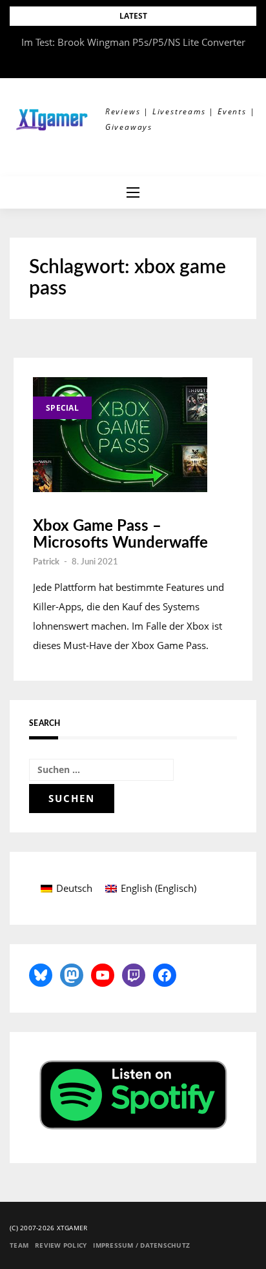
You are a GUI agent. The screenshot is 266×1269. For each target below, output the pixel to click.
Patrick (46, 562)
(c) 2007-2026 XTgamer (48, 1227)
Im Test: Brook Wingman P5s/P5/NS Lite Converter (133, 42)
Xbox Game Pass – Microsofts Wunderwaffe (120, 535)
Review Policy (61, 1245)
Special (62, 407)
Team (19, 1245)
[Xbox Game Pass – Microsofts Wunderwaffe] (120, 434)
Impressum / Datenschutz (141, 1245)
